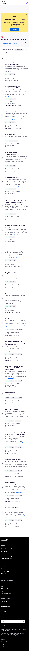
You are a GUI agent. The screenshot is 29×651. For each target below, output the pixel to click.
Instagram (6, 625)
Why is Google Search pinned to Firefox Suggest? (12, 483)
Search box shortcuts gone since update (15, 225)
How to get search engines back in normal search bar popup (13, 63)
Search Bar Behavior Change (12, 177)
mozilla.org (4, 639)
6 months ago (16, 360)
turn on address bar (10, 134)
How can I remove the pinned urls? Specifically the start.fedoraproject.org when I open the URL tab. (15, 343)
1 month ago (18, 80)
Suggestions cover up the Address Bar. (14, 111)
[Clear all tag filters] (26, 50)
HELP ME (7, 293)
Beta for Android (5, 588)
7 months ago (16, 403)
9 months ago (20, 476)
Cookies (3, 646)
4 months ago (19, 219)
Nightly (3, 591)
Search (21, 3)
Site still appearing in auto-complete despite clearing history (13, 508)
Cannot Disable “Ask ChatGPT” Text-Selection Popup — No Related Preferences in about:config (14, 368)
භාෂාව (2, 619)
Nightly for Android (6, 593)
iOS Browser (4, 573)
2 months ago (18, 128)
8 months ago (17, 427)
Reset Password (5, 606)
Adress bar (7, 318)
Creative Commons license (17, 636)
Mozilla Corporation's (9, 629)
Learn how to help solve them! (9, 43)
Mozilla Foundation (8, 630)
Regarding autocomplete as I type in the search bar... (12, 153)
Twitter (3, 553)
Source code (4, 551)
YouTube (4, 625)
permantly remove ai (10, 392)
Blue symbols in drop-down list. (13, 459)
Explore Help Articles (6, 558)
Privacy (3, 644)
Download (3, 566)
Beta (2, 586)
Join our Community (6, 556)
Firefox (7, 77)
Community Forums (6, 8)
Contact (3, 649)
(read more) (7, 96)
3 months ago (21, 146)
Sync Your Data (5, 609)
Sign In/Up (4, 601)
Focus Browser (5, 576)
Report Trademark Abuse (7, 548)
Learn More (14, 29)
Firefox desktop (5, 568)
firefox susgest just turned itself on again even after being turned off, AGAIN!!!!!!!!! (15, 201)
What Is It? (4, 604)
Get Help (3, 611)
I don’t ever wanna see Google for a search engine (11, 273)
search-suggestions (19, 49)
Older (2, 530)
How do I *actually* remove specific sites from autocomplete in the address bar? (15, 433)
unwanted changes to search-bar (13, 249)
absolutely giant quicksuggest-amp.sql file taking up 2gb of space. (14, 87)
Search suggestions (15, 77)
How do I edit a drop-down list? (13, 409)
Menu (24, 3)
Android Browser (5, 571)
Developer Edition (6, 584)
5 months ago (19, 243)
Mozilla (4, 540)
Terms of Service (5, 641)
